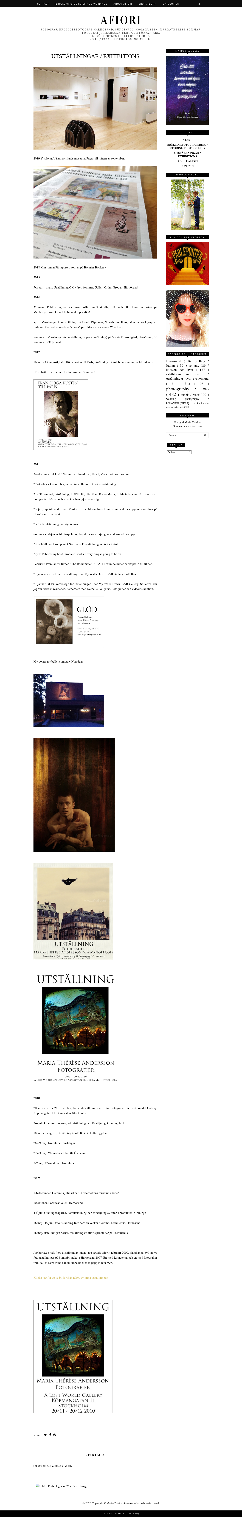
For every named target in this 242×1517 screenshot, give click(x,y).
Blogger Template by (121, 1514)
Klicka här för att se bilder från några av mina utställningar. (70, 1277)
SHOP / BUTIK (148, 4)
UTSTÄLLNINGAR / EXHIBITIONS (187, 154)
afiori (121, 20)
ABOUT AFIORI (187, 161)
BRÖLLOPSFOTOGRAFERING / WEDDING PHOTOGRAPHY (187, 146)
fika (189, 383)
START (187, 140)
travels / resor (191, 394)
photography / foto (187, 389)
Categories (171, 4)
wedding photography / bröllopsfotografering (187, 400)
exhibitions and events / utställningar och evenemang (187, 376)
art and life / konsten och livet (187, 367)
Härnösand (175, 361)
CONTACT (187, 166)
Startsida (95, 1455)
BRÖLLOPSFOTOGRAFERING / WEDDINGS (81, 4)
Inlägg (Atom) (63, 1466)
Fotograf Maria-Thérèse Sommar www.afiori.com (187, 424)
